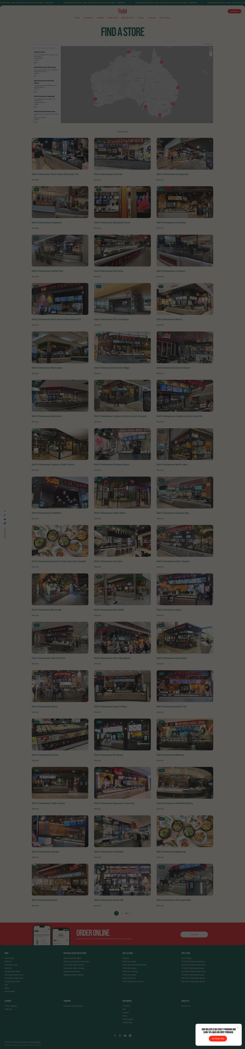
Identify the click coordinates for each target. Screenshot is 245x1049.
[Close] (238, 1027)
